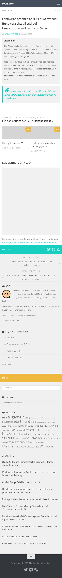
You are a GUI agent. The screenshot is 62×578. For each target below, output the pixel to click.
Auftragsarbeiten (14, 351)
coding (53, 418)
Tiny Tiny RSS (12, 34)
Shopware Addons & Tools (19, 344)
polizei (26, 434)
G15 (47, 421)
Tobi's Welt (8, 3)
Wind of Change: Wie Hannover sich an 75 (21, 482)
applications (36, 418)
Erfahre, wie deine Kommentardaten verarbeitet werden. (29, 242)
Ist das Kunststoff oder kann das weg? (19, 536)
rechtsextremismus (38, 434)
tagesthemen (18, 442)
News (6, 434)
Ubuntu (23, 446)
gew (13, 426)
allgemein (16, 417)
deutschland (8, 421)
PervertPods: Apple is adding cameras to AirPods (24, 543)
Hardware (53, 425)
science (8, 437)
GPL (17, 425)
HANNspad (26, 425)
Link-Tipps (7, 10)
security (18, 438)
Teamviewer (34, 442)
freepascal (39, 422)
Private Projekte (14, 357)
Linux (11, 429)
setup (24, 438)
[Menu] (58, 3)
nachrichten (43, 429)
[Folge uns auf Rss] (58, 249)
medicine (19, 430)
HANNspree (40, 425)
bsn (49, 418)
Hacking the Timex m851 (13, 143)
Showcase (9, 337)
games (52, 422)
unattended (33, 446)
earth (32, 422)
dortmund (22, 421)
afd (3, 418)
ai (6, 417)
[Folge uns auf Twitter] (49, 249)
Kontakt (8, 364)
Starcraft (5, 443)
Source (43, 438)
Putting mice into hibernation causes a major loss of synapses (30, 499)
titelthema (10, 446)
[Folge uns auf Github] (53, 249)
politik (20, 434)
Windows (46, 446)
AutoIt (44, 417)
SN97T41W (33, 438)
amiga (28, 417)
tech (42, 443)
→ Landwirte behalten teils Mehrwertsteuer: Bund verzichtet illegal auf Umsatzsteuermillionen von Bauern (30, 94)
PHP (13, 434)
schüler (51, 434)
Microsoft (28, 430)
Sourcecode (54, 438)
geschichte (6, 426)
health (4, 430)
